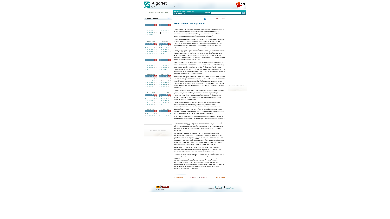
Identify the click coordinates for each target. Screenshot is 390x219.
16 (152, 30)
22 (151, 32)
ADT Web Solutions (228, 188)
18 (147, 51)
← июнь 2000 (178, 177)
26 (145, 34)
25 (161, 34)
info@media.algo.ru (218, 187)
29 (151, 34)
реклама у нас (229, 187)
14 (149, 30)
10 (159, 30)
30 (152, 34)
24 (159, 34)
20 (147, 32)
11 (161, 30)
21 (149, 32)
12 (163, 30)
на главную (177, 11)
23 (152, 32)
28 (149, 34)
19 (145, 32)
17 (159, 32)
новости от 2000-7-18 (188, 11)
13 (147, 30)
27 (147, 34)
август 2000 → (220, 177)
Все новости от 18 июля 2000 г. (216, 19)
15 (151, 30)
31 (159, 36)
